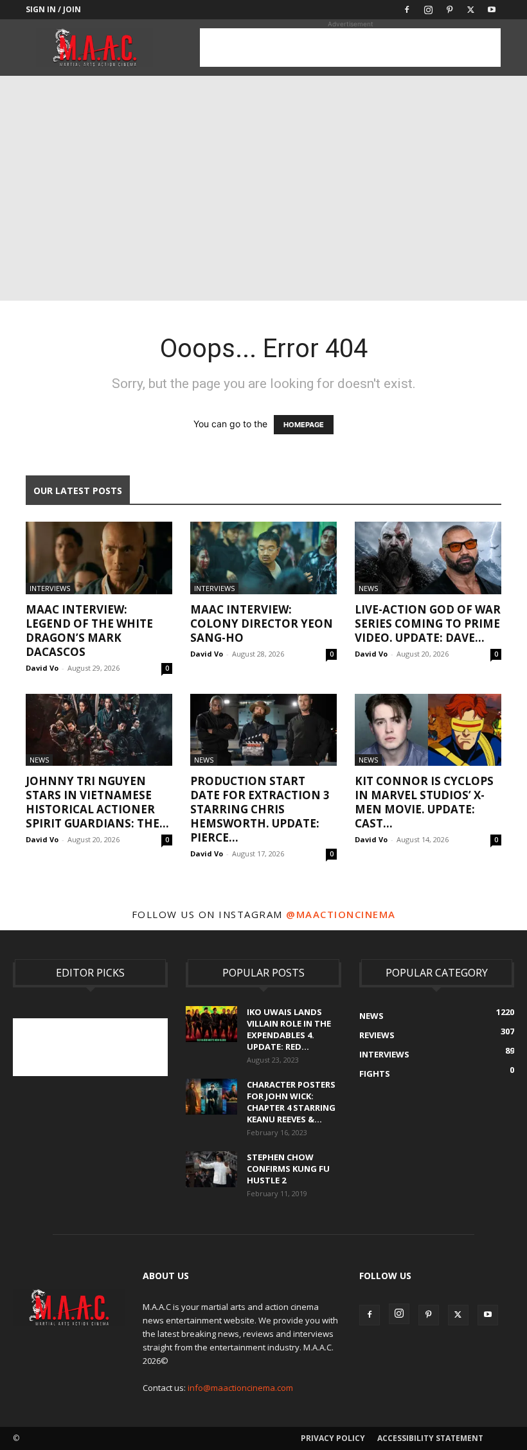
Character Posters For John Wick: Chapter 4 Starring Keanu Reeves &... (291, 1102)
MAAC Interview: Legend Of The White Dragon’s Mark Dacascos (89, 630)
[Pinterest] (449, 9)
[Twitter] (470, 9)
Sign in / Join (53, 9)
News (368, 588)
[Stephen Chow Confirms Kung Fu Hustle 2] (211, 1169)
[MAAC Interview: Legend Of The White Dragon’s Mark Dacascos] (99, 558)
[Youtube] (491, 9)
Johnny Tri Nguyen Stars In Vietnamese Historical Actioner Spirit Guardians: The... (97, 802)
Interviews (50, 588)
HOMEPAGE (303, 424)
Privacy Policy (333, 1438)
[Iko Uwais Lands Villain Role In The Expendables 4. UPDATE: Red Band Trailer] (211, 1024)
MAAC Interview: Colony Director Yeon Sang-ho (261, 623)
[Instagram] (428, 9)
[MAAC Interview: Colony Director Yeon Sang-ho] (263, 558)
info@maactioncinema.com (240, 1387)
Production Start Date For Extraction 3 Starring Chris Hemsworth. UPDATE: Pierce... (260, 809)
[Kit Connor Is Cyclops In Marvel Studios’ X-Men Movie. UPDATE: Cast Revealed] (428, 730)
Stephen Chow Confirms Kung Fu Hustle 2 (288, 1168)
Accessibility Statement (430, 1438)
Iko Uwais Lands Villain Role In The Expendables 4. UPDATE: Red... (289, 1029)
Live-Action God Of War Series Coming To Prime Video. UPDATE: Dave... (428, 623)
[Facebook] (406, 9)
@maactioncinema (341, 914)
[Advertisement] (350, 47)
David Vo (42, 668)
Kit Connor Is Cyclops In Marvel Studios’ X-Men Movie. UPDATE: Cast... (424, 802)
